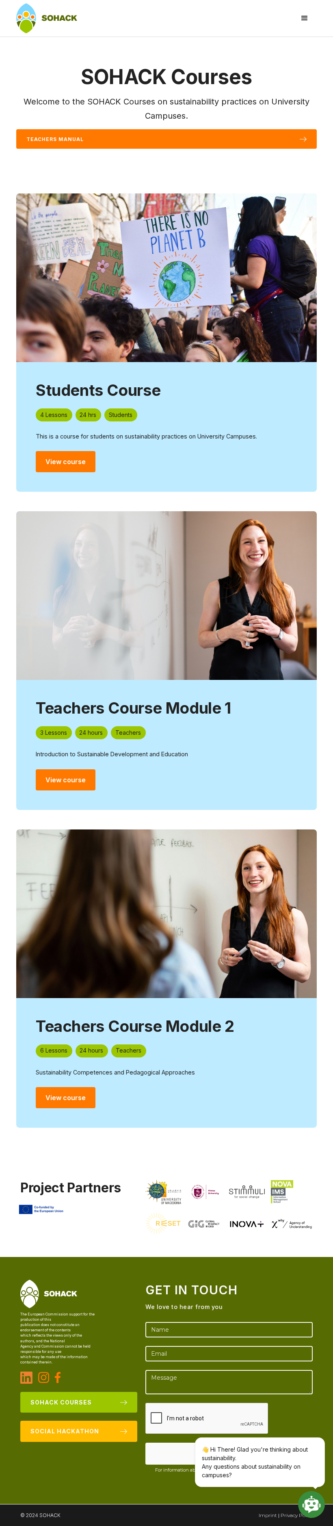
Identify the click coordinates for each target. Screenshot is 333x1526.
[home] (46, 18)
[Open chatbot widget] (311, 1504)
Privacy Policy (297, 1515)
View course (65, 462)
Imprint (268, 1515)
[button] (304, 18)
